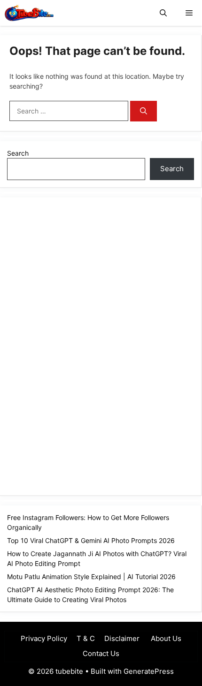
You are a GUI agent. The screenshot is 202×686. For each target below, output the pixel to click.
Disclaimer (122, 638)
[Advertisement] (77, 345)
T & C (86, 638)
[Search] (143, 111)
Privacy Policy (44, 638)
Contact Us (101, 653)
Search (18, 153)
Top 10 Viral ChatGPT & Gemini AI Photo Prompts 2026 (91, 540)
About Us (165, 638)
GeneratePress (149, 671)
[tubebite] (29, 13)
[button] (163, 13)
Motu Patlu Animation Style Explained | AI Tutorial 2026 (91, 576)
